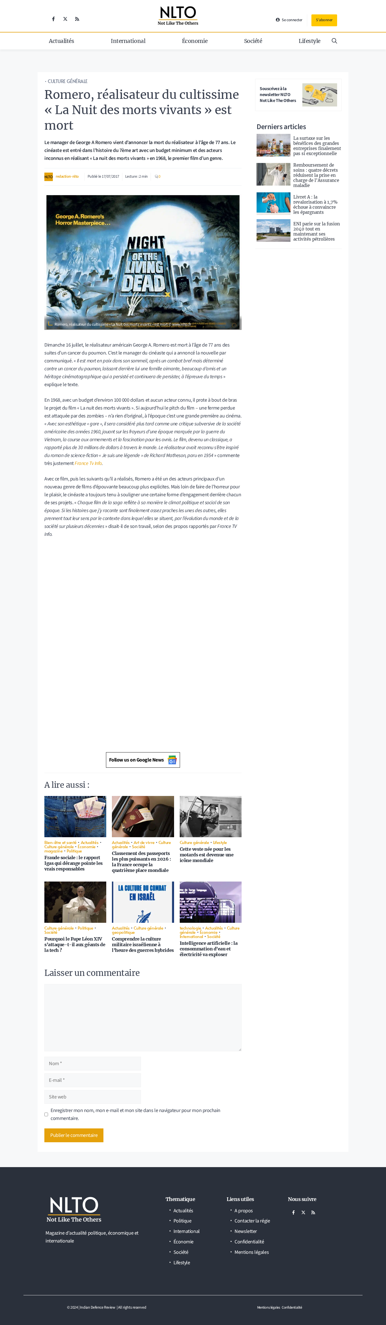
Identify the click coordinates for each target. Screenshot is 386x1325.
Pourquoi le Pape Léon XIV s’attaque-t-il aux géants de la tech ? (74, 944)
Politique (74, 851)
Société (253, 41)
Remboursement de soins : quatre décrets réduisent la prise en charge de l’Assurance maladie (316, 175)
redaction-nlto (67, 176)
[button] (334, 40)
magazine (53, 851)
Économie (194, 41)
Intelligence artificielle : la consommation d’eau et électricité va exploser (209, 948)
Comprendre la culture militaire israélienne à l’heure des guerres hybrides (143, 944)
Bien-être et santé (60, 842)
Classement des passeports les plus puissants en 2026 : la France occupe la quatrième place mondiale (141, 861)
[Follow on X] (65, 18)
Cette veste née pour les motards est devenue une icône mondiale (207, 854)
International (128, 41)
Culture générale (68, 81)
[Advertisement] (143, 583)
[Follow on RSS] (77, 18)
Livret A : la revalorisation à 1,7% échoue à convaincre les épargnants (315, 204)
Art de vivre (144, 842)
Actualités (61, 41)
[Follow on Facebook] (53, 18)
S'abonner (324, 20)
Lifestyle (309, 41)
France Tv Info (88, 463)
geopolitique (123, 932)
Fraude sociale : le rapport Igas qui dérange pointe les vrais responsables (73, 863)
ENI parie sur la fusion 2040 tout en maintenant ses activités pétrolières (316, 231)
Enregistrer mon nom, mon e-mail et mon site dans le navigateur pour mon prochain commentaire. (135, 1114)
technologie (190, 928)
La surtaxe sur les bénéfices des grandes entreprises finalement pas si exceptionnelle (317, 146)
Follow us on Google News (136, 759)
